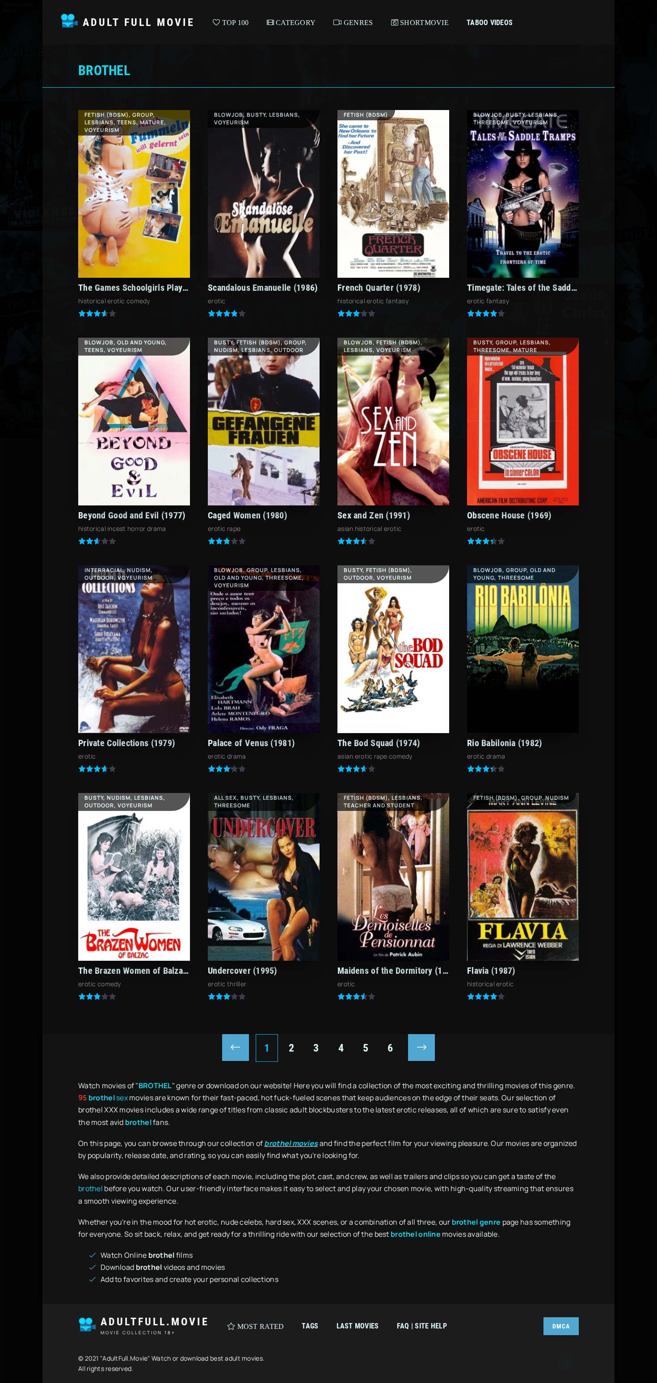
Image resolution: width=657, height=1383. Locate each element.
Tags (310, 1326)
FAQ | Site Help (422, 1326)
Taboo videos (490, 22)
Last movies (358, 1326)
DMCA (561, 1326)
